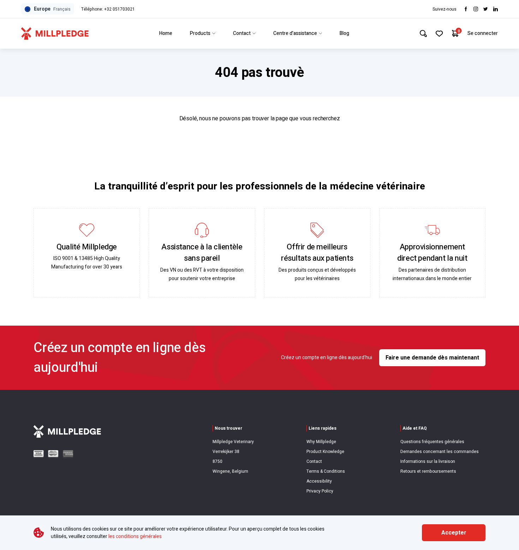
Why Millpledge (321, 442)
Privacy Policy (319, 491)
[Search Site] (423, 33)
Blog (344, 33)
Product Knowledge (325, 451)
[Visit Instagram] (475, 9)
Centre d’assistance (295, 33)
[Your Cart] (455, 33)
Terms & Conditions (325, 471)
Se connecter (482, 33)
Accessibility (319, 481)
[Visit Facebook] (466, 9)
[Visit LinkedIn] (495, 9)
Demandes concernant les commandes (439, 451)
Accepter (453, 532)
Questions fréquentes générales (432, 442)
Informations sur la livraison (427, 461)
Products (200, 33)
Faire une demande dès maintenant (432, 357)
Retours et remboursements (428, 471)
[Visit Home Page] (55, 33)
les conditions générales (135, 536)
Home (165, 33)
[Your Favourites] (439, 33)
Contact (242, 33)
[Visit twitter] (485, 9)
